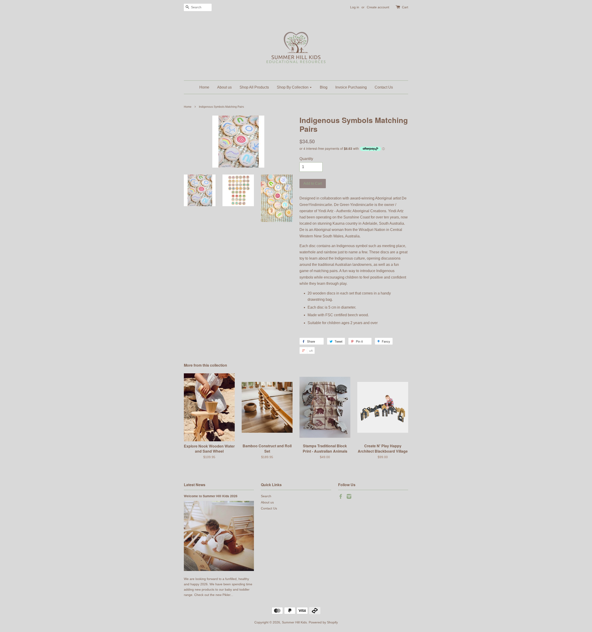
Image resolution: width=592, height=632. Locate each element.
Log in (354, 7)
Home (204, 87)
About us (224, 87)
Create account (378, 7)
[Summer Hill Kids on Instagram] (349, 497)
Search (266, 496)
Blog (323, 87)
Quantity (306, 159)
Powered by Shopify (323, 622)
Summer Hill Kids (294, 622)
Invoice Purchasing (351, 87)
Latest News (194, 484)
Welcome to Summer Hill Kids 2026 (210, 496)
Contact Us (384, 87)
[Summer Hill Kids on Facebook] (340, 497)
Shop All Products (254, 87)
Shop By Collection (293, 87)
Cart (405, 7)
